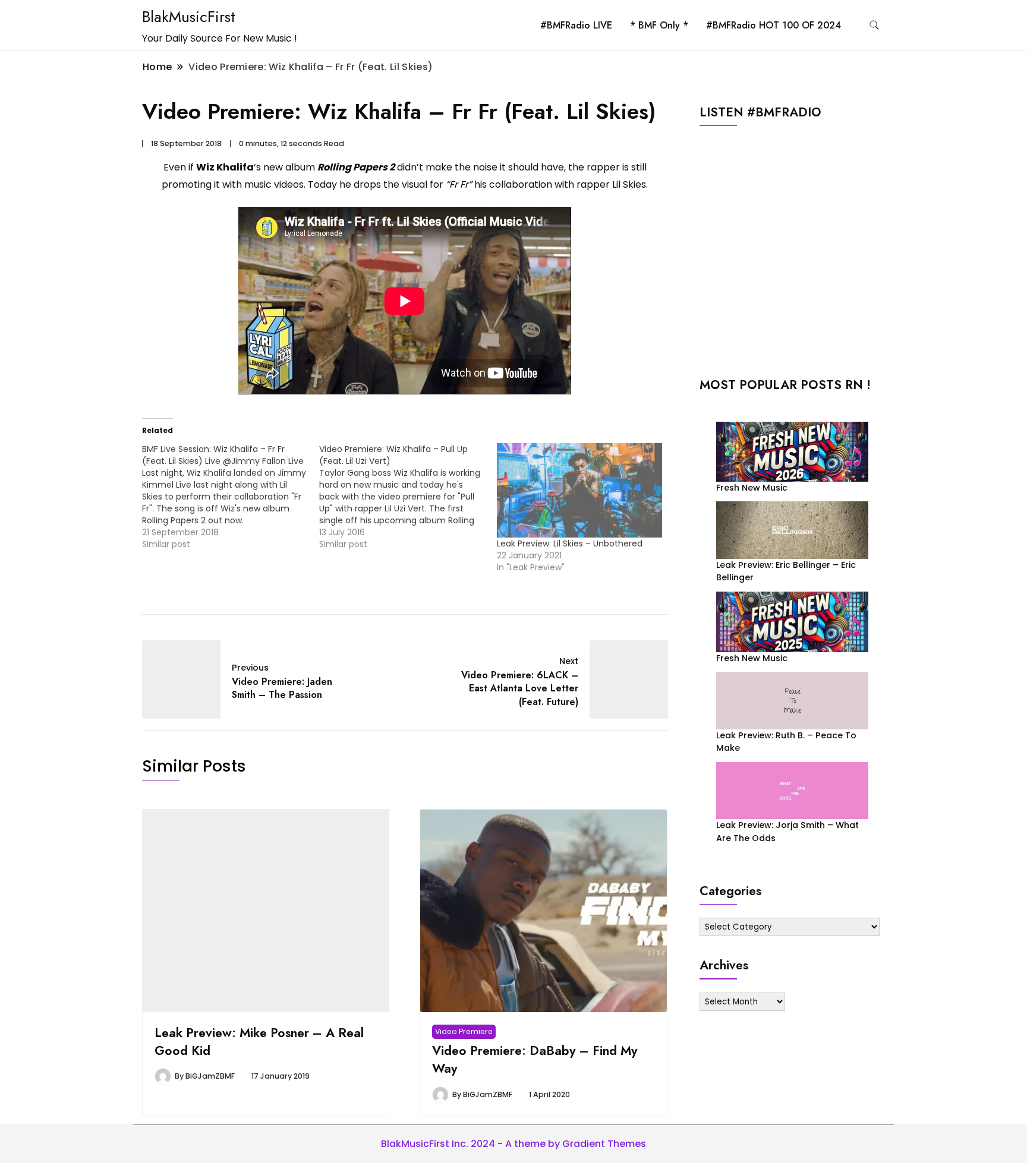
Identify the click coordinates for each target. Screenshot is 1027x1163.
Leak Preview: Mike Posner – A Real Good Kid (259, 1041)
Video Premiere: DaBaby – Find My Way (535, 1059)
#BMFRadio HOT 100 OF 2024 (773, 25)
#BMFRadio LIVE (576, 25)
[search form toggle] (874, 25)
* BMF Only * (659, 25)
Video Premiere (464, 1031)
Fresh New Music (751, 488)
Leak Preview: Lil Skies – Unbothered (569, 543)
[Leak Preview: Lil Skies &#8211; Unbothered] (579, 490)
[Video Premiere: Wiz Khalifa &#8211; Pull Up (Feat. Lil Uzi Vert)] (407, 496)
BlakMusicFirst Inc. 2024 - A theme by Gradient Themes (513, 1144)
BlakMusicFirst (188, 16)
